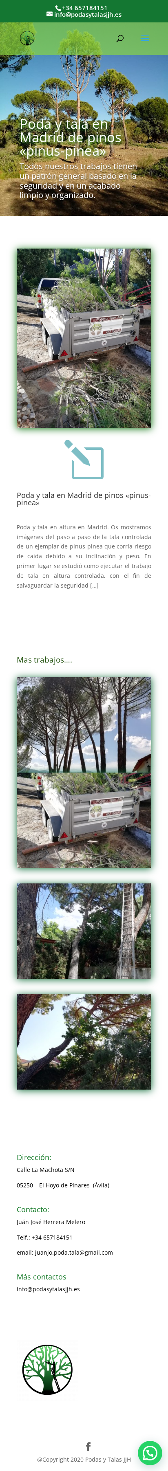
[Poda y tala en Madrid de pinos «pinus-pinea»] (84, 725)
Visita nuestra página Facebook (59, 1304)
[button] (150, 1453)
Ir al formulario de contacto (54, 1320)
